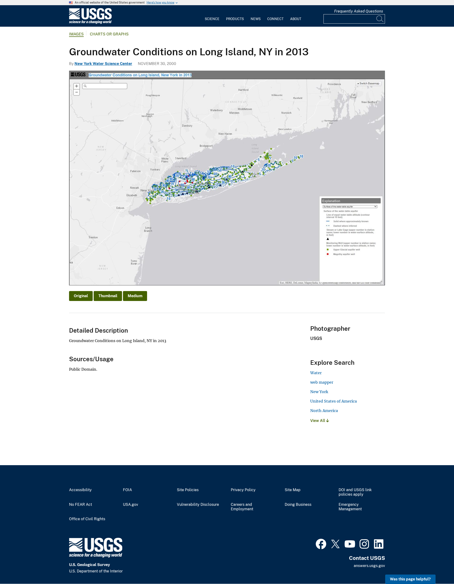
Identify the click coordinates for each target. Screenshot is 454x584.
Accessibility (80, 490)
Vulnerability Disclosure (198, 504)
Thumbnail (107, 296)
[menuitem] (212, 16)
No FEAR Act (80, 504)
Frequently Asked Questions (358, 11)
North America (324, 410)
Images (76, 34)
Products (235, 19)
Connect (275, 19)
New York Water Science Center (103, 63)
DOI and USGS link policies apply (355, 492)
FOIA (127, 490)
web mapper (321, 382)
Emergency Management (350, 506)
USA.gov (130, 504)
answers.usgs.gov (369, 565)
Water (316, 372)
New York (319, 391)
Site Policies (188, 490)
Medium (135, 296)
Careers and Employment (242, 506)
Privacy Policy (243, 490)
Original (81, 296)
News (256, 19)
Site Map (293, 490)
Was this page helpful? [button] (410, 579)
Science (212, 19)
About (295, 19)
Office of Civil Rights (87, 519)
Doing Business (298, 504)
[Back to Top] (437, 567)
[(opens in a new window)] (321, 543)
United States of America (333, 401)
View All (318, 420)
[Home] (90, 23)
